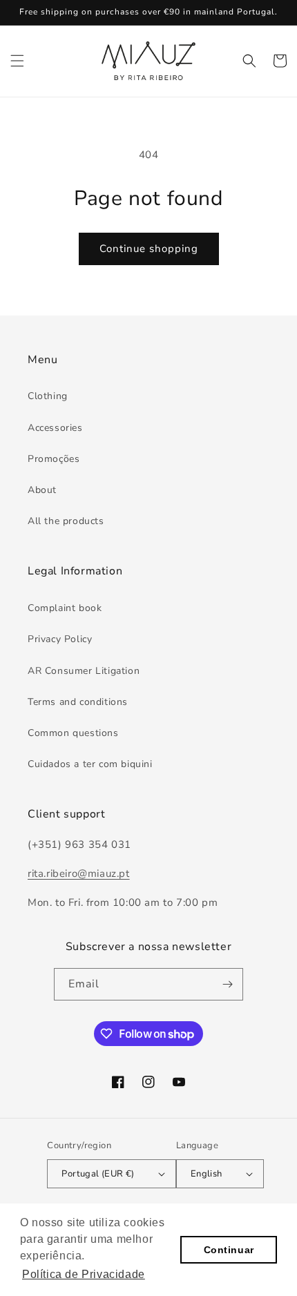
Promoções (53, 458)
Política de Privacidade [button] (83, 1274)
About (42, 489)
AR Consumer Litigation (84, 670)
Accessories (55, 427)
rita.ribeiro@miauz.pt (79, 873)
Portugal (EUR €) (97, 1174)
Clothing (48, 396)
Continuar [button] (229, 1249)
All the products (66, 521)
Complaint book (65, 608)
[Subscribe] (227, 984)
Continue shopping (148, 248)
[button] (17, 61)
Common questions (73, 732)
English (206, 1174)
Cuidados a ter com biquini (90, 764)
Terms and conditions (78, 701)
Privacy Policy (60, 639)
